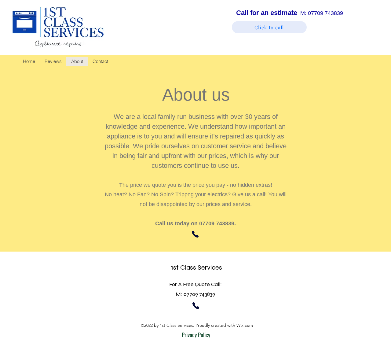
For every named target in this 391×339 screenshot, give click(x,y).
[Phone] (195, 234)
